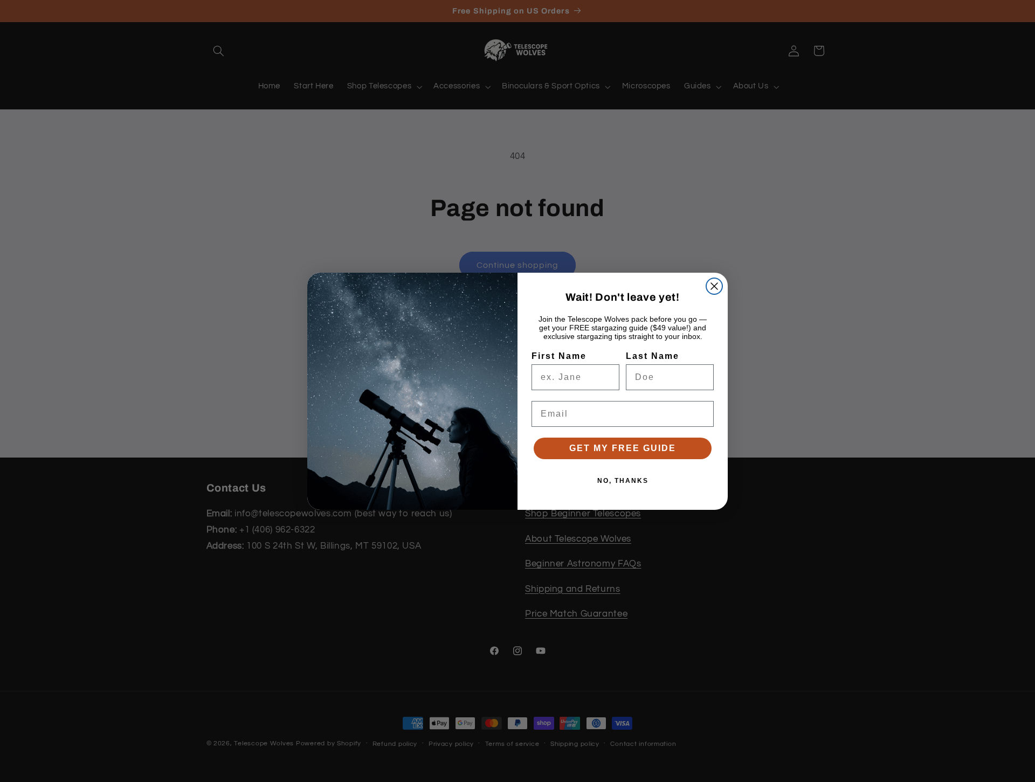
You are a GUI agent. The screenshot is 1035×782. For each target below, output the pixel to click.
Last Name (652, 356)
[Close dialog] (714, 286)
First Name (559, 356)
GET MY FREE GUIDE (622, 448)
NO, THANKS (622, 481)
